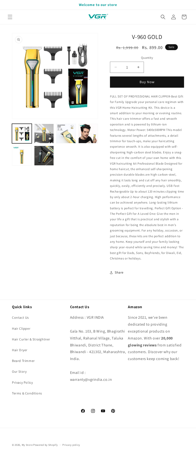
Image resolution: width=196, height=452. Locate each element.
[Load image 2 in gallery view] (44, 134)
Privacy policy (71, 445)
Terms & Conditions (27, 393)
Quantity (147, 58)
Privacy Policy (22, 382)
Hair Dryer (19, 350)
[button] (10, 17)
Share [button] (119, 272)
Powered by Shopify (45, 445)
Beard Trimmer (23, 361)
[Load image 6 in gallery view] (44, 156)
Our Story (19, 371)
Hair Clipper (21, 328)
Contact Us (20, 317)
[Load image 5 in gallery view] (22, 156)
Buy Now (147, 82)
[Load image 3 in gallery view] (66, 134)
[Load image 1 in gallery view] (22, 134)
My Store (27, 445)
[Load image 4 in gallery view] (88, 134)
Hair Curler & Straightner (31, 339)
